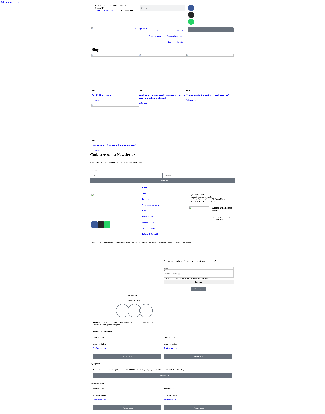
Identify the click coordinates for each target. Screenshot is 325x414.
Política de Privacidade (151, 234)
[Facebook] (191, 8)
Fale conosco (147, 217)
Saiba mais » (96, 100)
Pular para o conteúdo (10, 2)
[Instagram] (191, 15)
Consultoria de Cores (150, 205)
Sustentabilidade (148, 228)
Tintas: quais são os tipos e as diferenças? (207, 95)
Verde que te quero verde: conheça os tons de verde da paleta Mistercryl (162, 96)
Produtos (179, 30)
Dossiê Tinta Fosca (101, 95)
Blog (169, 42)
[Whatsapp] (191, 22)
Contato (179, 42)
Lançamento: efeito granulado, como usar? (113, 145)
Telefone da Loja (99, 348)
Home (158, 30)
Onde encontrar (155, 36)
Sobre (168, 30)
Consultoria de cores (174, 36)
